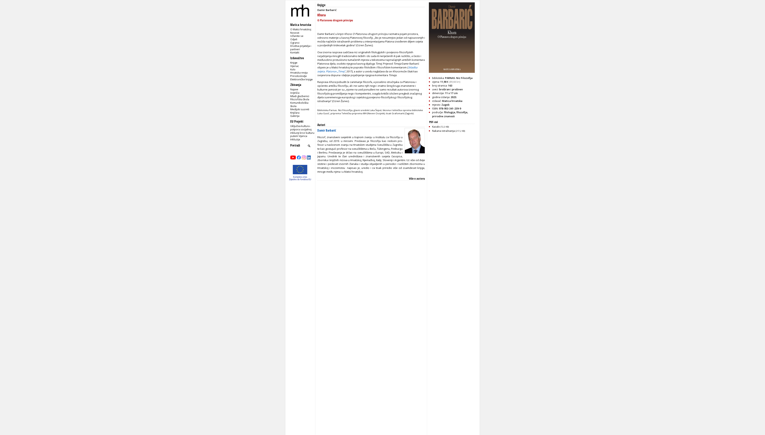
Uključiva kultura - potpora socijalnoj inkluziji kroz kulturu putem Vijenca (302, 131)
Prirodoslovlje (298, 76)
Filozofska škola (299, 99)
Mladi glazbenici (299, 96)
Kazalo (440, 126)
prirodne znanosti (443, 116)
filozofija (461, 112)
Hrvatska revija (299, 72)
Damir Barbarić (326, 130)
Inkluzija (295, 139)
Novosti (294, 32)
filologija (449, 112)
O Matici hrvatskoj (300, 29)
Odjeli (293, 39)
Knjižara (294, 112)
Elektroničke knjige (301, 79)
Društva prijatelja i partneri (300, 47)
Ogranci (294, 42)
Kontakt (294, 52)
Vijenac (294, 66)
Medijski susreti (299, 109)
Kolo (292, 69)
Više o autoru (417, 178)
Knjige (293, 62)
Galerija (294, 116)
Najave (294, 89)
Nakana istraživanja (448, 131)
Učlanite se (296, 36)
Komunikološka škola (299, 104)
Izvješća (294, 92)
